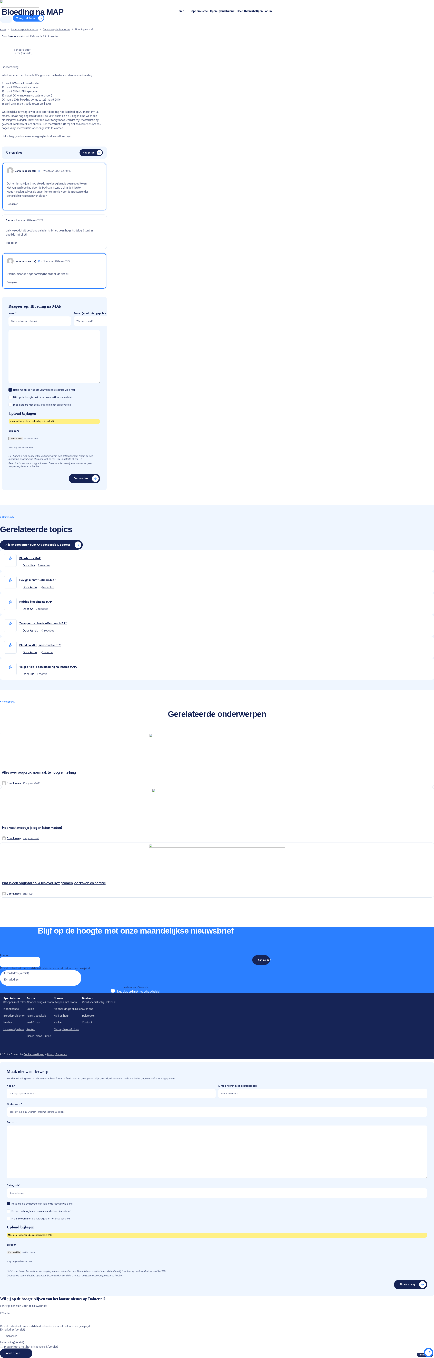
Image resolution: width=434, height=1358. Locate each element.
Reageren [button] (12, 204)
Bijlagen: (13, 430)
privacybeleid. (64, 404)
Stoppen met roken (14, 1002)
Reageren (89, 152)
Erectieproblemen (14, 1015)
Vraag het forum (428, 1352)
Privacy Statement (57, 1054)
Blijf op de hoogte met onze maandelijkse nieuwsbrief (43, 397)
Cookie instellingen (34, 1054)
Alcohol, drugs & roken (40, 1002)
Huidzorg (8, 1022)
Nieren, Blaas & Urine (66, 1029)
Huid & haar (33, 1022)
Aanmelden (264, 960)
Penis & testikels (36, 1015)
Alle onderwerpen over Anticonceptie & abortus (38, 545)
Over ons (87, 1009)
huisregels (42, 404)
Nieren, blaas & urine (38, 1036)
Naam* (12, 313)
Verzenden (81, 478)
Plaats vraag (407, 1284)
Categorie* (14, 1185)
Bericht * (12, 1122)
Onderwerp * (14, 1104)
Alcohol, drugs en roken (68, 1009)
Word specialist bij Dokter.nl (98, 1002)
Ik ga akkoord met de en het (42, 404)
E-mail (93, 313)
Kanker (30, 1029)
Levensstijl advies (13, 1029)
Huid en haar (61, 1015)
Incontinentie (11, 1009)
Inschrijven (12, 1353)
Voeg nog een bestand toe (20, 447)
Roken (30, 1009)
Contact (87, 1022)
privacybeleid (152, 991)
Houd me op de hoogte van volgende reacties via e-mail (44, 389)
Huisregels (88, 1015)
